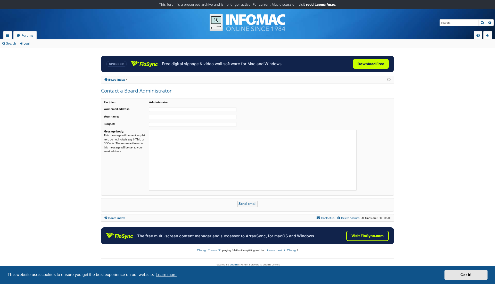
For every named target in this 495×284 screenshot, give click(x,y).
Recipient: (111, 102)
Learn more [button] (166, 274)
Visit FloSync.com (367, 235)
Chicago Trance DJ (209, 250)
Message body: (114, 131)
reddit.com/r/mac (320, 4)
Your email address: (117, 109)
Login (27, 43)
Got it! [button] (466, 275)
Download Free (371, 64)
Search (11, 43)
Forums (27, 35)
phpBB (234, 264)
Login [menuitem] (489, 36)
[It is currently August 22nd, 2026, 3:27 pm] (389, 80)
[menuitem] (478, 35)
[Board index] (247, 22)
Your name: (111, 116)
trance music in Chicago (282, 250)
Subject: (109, 124)
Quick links (9, 36)
